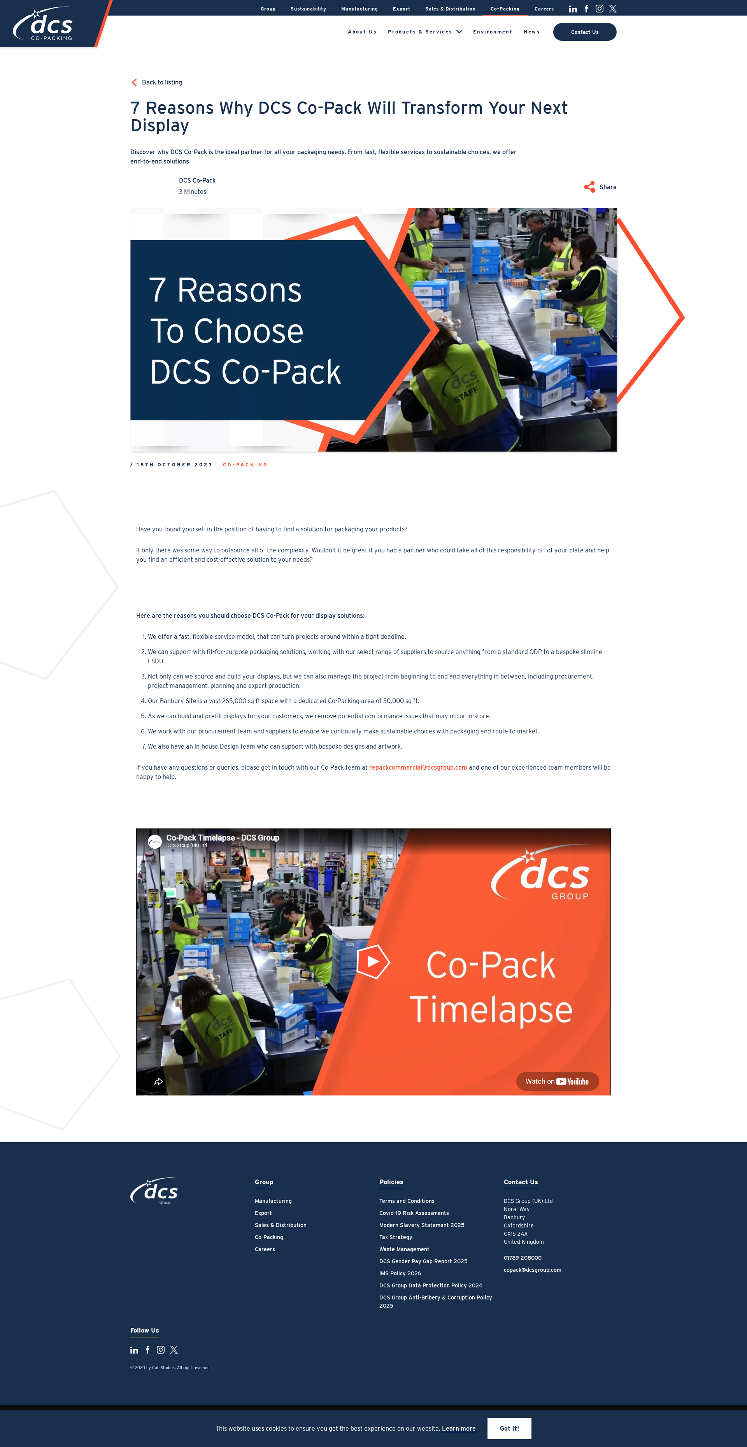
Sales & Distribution (450, 9)
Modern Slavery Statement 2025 (422, 1225)
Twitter (613, 8)
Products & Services (420, 32)
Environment (493, 32)
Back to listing (162, 82)
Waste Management (404, 1249)
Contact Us (585, 32)
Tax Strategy (395, 1237)
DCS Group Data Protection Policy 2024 (430, 1285)
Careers (544, 9)
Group (268, 9)
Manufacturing (359, 9)
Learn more (459, 1428)
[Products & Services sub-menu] (459, 32)
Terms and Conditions (407, 1201)
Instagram (599, 8)
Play (377, 965)
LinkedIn (573, 8)
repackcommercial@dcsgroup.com (418, 767)
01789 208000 (523, 1258)
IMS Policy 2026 (400, 1273)
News (532, 32)
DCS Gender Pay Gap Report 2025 (423, 1261)
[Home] (44, 23)
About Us (362, 32)
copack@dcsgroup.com (532, 1270)
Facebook (586, 8)
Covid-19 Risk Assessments (414, 1213)
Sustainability (308, 9)
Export (401, 9)
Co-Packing (505, 9)
